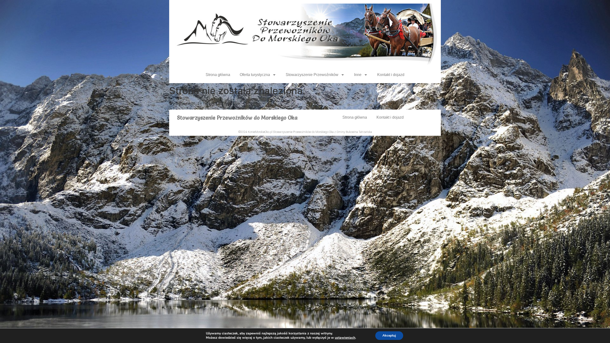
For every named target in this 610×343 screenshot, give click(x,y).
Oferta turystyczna (255, 75)
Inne (357, 75)
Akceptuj (389, 335)
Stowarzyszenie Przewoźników (312, 75)
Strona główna (218, 75)
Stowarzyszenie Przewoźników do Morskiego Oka (237, 118)
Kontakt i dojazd (390, 75)
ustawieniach (345, 338)
